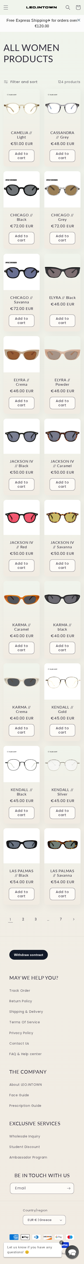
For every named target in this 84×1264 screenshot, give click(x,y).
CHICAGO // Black (21, 217)
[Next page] (73, 919)
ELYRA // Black (62, 297)
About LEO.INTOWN (25, 1084)
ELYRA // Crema (21, 382)
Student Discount (24, 1146)
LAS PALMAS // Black (22, 873)
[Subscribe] (68, 1188)
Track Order (19, 990)
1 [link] (10, 919)
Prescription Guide (25, 1105)
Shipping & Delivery (26, 1011)
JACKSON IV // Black (21, 463)
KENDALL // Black (22, 792)
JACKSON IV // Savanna (62, 544)
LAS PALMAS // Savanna (62, 873)
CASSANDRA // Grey (62, 135)
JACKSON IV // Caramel (62, 463)
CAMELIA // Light (21, 135)
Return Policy (20, 1001)
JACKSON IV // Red (21, 544)
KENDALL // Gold (63, 709)
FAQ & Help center (25, 1054)
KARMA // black (62, 627)
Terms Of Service (24, 1022)
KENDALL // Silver (63, 792)
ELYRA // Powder (62, 382)
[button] (6, 7)
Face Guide (19, 1095)
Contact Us (19, 1043)
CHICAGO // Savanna (21, 299)
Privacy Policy (21, 1033)
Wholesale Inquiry (24, 1136)
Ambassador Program (28, 1157)
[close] (79, 20)
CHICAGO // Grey (62, 217)
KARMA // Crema (21, 709)
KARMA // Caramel (21, 627)
